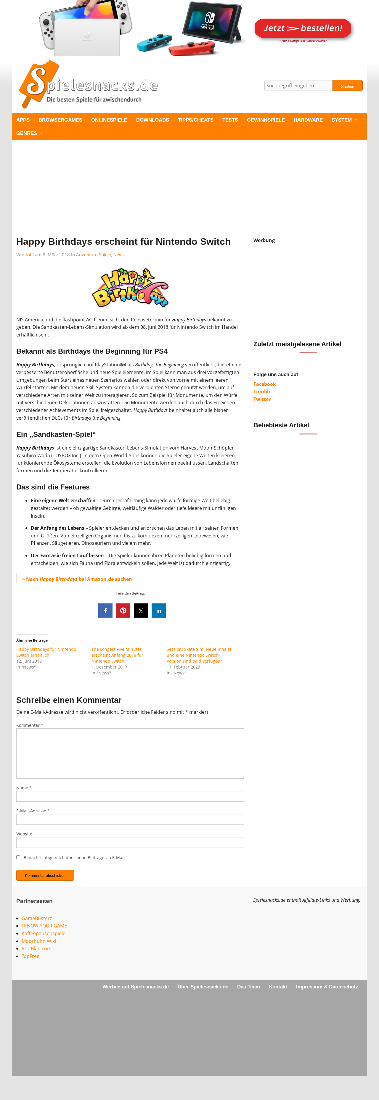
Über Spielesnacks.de (203, 987)
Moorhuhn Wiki (39, 941)
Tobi (29, 254)
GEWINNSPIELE (266, 120)
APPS (23, 120)
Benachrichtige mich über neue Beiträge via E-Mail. (75, 857)
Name (24, 787)
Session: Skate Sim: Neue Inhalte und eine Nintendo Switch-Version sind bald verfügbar (199, 655)
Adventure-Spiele (93, 254)
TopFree (30, 956)
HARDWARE (308, 120)
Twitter (262, 399)
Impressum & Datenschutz (327, 987)
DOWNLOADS (152, 120)
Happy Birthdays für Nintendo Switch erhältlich (46, 652)
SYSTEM (342, 120)
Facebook (264, 384)
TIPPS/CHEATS (195, 120)
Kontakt (278, 987)
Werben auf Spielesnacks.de (135, 987)
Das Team (248, 987)
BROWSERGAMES (60, 120)
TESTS (230, 120)
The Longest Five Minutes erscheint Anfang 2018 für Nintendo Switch (117, 655)
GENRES (26, 133)
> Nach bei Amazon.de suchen (77, 579)
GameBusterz (37, 918)
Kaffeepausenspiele (43, 933)
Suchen (347, 86)
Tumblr (262, 391)
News (119, 254)
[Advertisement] (189, 193)
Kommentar (29, 725)
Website (24, 834)
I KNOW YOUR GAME (44, 925)
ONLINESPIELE (109, 120)
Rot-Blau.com (37, 948)
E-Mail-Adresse (33, 811)
